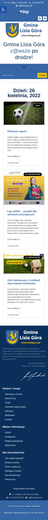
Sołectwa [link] (9, 411)
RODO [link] (8, 433)
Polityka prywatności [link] (14, 441)
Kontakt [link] (8, 419)
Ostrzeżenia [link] (10, 479)
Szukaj (42, 75)
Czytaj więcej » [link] (13, 156)
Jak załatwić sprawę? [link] (14, 458)
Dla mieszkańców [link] (12, 475)
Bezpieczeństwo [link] (12, 462)
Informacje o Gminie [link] (13, 394)
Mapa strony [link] (10, 445)
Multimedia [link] (10, 415)
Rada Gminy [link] (10, 398)
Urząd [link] (7, 403)
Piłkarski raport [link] (16, 131)
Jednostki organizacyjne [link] (15, 407)
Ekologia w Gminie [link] (13, 471)
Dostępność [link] (10, 437)
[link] (3, 9)
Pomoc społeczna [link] (13, 467)
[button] (24, 67)
